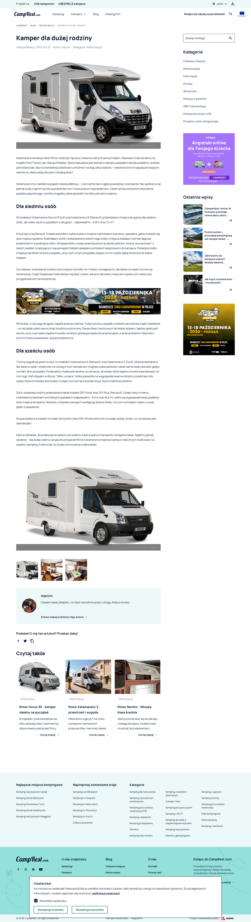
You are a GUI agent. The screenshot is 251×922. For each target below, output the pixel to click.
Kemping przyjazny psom (179, 807)
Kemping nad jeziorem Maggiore (33, 816)
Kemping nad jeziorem (177, 829)
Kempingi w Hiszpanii (84, 798)
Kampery (76, 14)
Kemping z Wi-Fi (174, 813)
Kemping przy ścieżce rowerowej (213, 805)
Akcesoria (189, 91)
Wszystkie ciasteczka (52, 901)
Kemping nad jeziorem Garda (31, 791)
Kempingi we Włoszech (85, 791)
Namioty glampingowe (178, 835)
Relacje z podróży (195, 99)
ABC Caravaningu (194, 106)
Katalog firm (113, 14)
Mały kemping (209, 819)
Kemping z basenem (140, 817)
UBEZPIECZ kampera (71, 4)
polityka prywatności (106, 893)
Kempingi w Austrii (83, 816)
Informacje (190, 76)
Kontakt (152, 866)
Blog (96, 14)
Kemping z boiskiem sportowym (176, 793)
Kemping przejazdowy (141, 823)
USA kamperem (44, 4)
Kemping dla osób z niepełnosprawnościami (179, 821)
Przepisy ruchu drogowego (200, 121)
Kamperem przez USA (197, 114)
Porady (187, 84)
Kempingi (58, 14)
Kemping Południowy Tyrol (30, 804)
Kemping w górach (211, 791)
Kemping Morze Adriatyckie (30, 810)
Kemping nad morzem (141, 835)
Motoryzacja (46, 25)
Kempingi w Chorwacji (85, 810)
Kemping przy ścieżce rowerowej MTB (141, 809)
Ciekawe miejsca (194, 61)
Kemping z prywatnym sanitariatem (141, 799)
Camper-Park (173, 801)
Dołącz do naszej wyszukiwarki (204, 14)
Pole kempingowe (210, 813)
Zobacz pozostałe (83, 822)
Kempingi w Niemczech (85, 804)
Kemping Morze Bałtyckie (30, 798)
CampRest (21, 25)
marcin (65, 47)
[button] (209, 52)
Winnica (134, 829)
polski (220, 3)
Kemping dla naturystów (143, 791)
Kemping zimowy (210, 798)
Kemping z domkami (212, 826)
